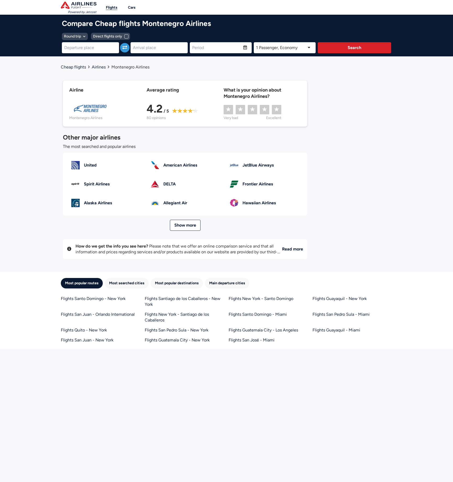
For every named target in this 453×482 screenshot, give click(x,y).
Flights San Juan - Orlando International (98, 314)
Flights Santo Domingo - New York (93, 298)
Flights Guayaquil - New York (339, 298)
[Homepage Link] (78, 5)
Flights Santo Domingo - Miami (258, 314)
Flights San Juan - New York (87, 340)
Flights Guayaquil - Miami (336, 330)
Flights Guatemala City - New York (177, 340)
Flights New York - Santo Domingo (261, 298)
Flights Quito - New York (84, 330)
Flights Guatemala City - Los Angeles (263, 330)
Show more (185, 225)
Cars (132, 7)
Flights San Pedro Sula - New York (176, 330)
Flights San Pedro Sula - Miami (341, 314)
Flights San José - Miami (251, 340)
